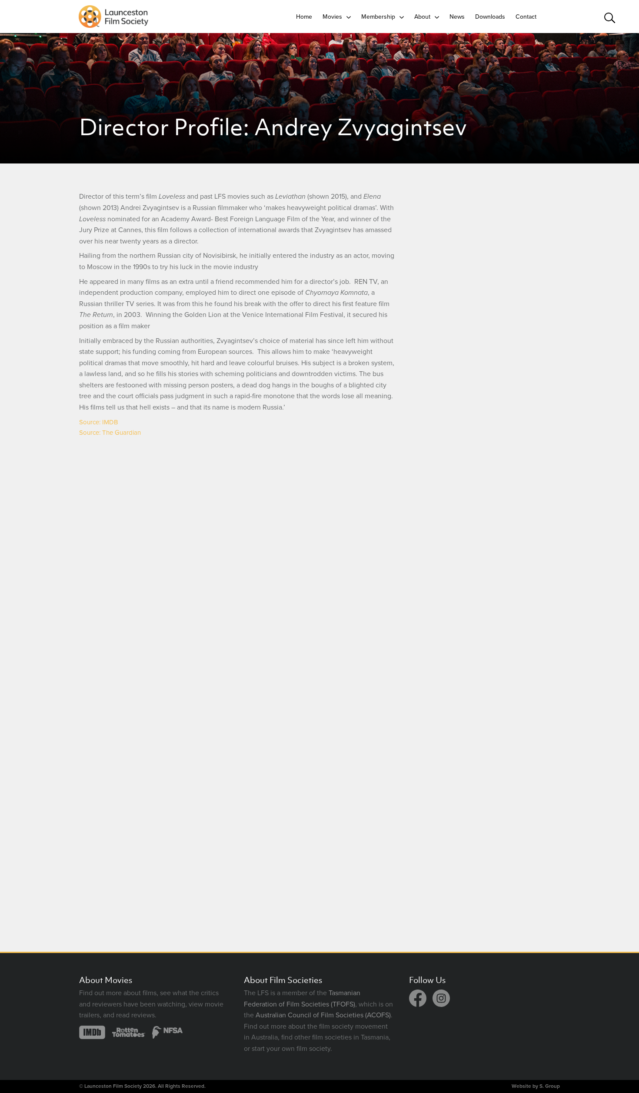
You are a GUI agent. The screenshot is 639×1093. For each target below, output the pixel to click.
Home (304, 16)
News (457, 16)
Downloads (490, 16)
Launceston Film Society (113, 1086)
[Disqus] (237, 557)
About (422, 16)
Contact (526, 16)
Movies (332, 16)
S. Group (549, 1086)
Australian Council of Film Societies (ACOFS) (323, 1015)
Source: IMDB (98, 422)
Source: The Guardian (110, 433)
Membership (378, 16)
